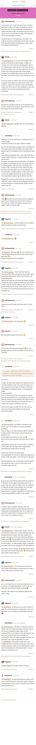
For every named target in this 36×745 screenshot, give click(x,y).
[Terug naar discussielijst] (1, 5)
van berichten (17, 5)
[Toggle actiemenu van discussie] (34, 5)
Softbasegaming (8, 61)
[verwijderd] (7, 607)
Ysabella (7, 371)
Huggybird (6, 252)
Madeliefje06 (7, 666)
